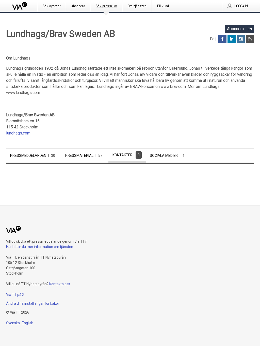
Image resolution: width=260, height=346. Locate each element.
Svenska (13, 323)
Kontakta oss (59, 284)
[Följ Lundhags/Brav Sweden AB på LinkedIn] (232, 39)
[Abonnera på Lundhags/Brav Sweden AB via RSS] (250, 39)
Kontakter (126, 155)
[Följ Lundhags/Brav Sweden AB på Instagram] (241, 39)
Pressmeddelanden (32, 155)
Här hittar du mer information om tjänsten (39, 247)
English (27, 323)
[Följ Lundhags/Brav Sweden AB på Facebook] (222, 39)
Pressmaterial (83, 155)
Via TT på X (15, 295)
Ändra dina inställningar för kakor (32, 303)
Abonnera (235, 28)
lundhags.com (18, 133)
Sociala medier (167, 155)
